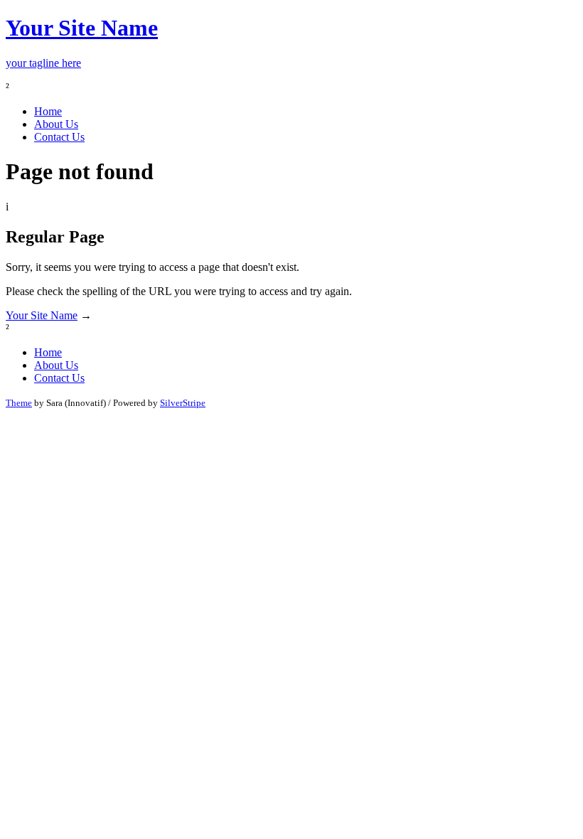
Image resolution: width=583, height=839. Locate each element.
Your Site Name (41, 315)
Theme (19, 402)
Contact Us (59, 137)
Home (48, 111)
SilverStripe (182, 402)
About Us (56, 124)
